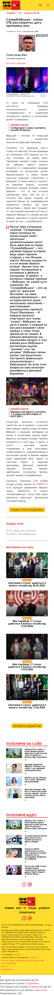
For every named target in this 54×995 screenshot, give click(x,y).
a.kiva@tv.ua (33, 957)
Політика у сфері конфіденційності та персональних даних (23, 960)
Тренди (32, 908)
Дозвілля (43, 908)
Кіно (18, 908)
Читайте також (28, 127)
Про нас (4, 966)
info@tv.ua (17, 955)
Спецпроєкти (27, 912)
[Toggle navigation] (48, 5)
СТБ (10, 530)
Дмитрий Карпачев (25, 530)
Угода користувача (8, 963)
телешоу (12, 534)
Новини (9, 908)
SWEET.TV (42, 484)
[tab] (24, 884)
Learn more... (41, 990)
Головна (10, 13)
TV (20, 13)
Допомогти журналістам (27, 725)
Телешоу (27, 580)
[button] (40, 5)
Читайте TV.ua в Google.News (27, 509)
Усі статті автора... (16, 63)
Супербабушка (28, 534)
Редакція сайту (7, 969)
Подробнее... (33, 983)
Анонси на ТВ (31, 13)
